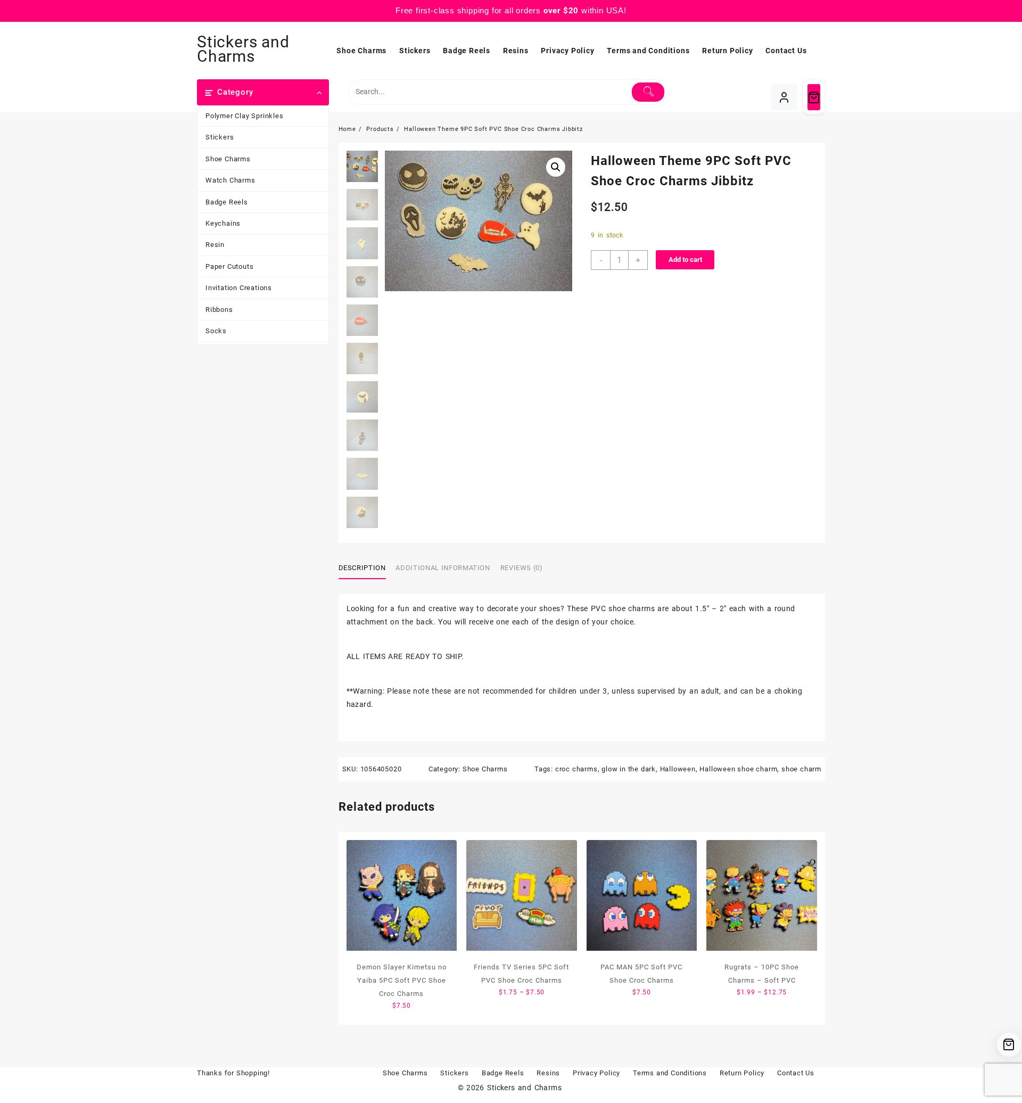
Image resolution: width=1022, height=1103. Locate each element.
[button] (555, 167)
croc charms (576, 769)
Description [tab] (362, 568)
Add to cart (685, 260)
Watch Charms (230, 180)
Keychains (223, 223)
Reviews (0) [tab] (521, 568)
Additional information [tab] (442, 568)
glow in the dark (628, 769)
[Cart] (813, 97)
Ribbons (219, 310)
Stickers (219, 137)
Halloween (678, 769)
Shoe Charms (228, 159)
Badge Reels (226, 202)
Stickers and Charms (243, 48)
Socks (216, 331)
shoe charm (801, 769)
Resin (215, 245)
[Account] (784, 97)
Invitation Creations (238, 288)
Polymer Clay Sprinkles (244, 116)
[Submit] (648, 92)
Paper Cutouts (229, 266)
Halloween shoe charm (738, 769)
